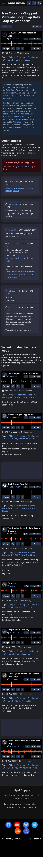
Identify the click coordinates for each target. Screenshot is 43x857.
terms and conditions (16, 116)
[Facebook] (8, 825)
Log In (16, 166)
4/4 (3, 60)
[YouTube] (17, 825)
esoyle (12, 586)
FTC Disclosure (29, 807)
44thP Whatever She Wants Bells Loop (23, 742)
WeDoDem (14, 38)
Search (38, 26)
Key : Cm (18, 607)
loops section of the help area (16, 114)
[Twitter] (34, 825)
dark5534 (14, 679)
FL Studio (28, 60)
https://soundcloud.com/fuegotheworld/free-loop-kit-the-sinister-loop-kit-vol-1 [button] (20, 274)
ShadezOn (14, 746)
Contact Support (29, 795)
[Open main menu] (3, 3)
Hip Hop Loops (23, 505)
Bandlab (26, 654)
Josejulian (12, 230)
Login (7, 48)
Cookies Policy (13, 807)
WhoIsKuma (15, 417)
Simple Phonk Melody (18, 629)
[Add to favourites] (18, 48)
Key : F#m (19, 701)
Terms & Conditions (12, 804)
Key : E (24, 397)
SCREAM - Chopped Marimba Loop (21, 34)
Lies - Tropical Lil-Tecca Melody (22, 373)
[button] (39, 3)
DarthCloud (13, 181)
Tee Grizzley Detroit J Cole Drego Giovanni (23, 529)
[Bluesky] (26, 825)
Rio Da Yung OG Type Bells (20, 414)
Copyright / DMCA (21, 798)
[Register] (34, 3)
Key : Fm (25, 555)
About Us (15, 795)
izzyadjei (13, 376)
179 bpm (11, 57)
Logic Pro (33, 438)
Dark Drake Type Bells (18, 484)
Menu (7, 26)
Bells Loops (33, 57)
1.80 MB (10, 60)
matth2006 (14, 632)
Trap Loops (21, 57)
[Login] (29, 3)
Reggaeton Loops (24, 395)
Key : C (19, 654)
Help (6, 795)
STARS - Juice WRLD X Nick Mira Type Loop (23, 675)
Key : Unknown (21, 438)
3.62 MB (10, 438)
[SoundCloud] (17, 831)
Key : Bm (18, 60)
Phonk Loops (22, 651)
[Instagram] (26, 831)
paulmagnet (15, 533)
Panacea (11, 583)
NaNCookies (13, 291)
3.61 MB (16, 555)
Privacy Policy (30, 804)
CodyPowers (15, 487)
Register (26, 166)
